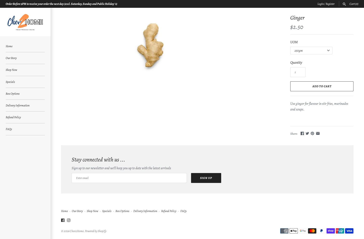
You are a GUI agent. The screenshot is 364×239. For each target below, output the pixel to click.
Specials (10, 82)
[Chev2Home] (25, 22)
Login (320, 4)
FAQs (9, 129)
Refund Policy (13, 117)
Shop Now (11, 70)
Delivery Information (17, 105)
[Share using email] (318, 133)
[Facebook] (62, 221)
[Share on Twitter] (307, 133)
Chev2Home (77, 231)
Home (9, 46)
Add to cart (322, 86)
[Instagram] (68, 221)
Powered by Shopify (95, 231)
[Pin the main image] (312, 133)
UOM (294, 42)
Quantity (296, 62)
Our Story (11, 58)
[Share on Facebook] (302, 133)
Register (330, 4)
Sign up (206, 178)
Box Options (13, 93)
